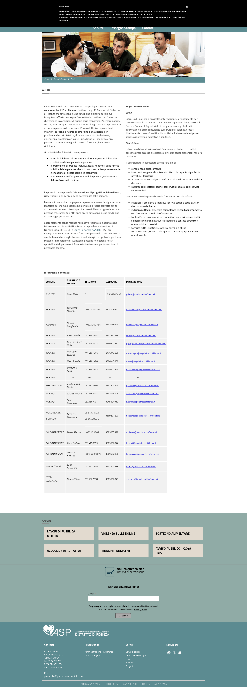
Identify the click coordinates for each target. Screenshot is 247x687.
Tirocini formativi (115, 550)
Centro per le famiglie (136, 655)
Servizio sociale (133, 651)
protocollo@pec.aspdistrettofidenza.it (63, 676)
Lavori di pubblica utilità (61, 533)
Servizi (98, 27)
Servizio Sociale (60, 78)
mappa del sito (130, 683)
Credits (146, 683)
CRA (128, 659)
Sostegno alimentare (173, 533)
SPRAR (129, 662)
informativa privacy (90, 683)
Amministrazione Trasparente (99, 651)
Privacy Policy (140, 609)
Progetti (130, 666)
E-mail (92, 593)
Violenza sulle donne (118, 533)
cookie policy (111, 683)
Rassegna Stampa (122, 27)
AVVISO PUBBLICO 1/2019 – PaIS (175, 550)
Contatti (148, 27)
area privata (161, 683)
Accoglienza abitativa (64, 550)
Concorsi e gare (92, 655)
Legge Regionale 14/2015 (87, 230)
